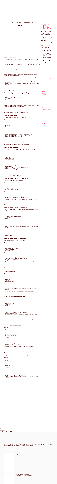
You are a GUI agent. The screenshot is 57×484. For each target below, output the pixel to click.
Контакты (7, 448)
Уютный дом (44, 62)
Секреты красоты (45, 60)
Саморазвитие (49, 57)
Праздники (49, 51)
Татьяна (43, 153)
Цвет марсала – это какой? (46, 27)
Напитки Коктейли (44, 45)
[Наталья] (47, 116)
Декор (46, 33)
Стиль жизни (51, 60)
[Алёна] (47, 131)
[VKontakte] (50, 16)
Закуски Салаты (48, 38)
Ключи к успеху (44, 42)
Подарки (43, 50)
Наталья (43, 123)
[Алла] (47, 100)
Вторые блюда (28, 20)
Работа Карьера (45, 55)
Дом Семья (19, 20)
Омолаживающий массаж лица (46, 125)
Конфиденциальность (9, 450)
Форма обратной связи (9, 449)
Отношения (48, 48)
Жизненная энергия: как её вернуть (47, 28)
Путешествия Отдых (45, 53)
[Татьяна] (47, 146)
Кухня (23, 20)
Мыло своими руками (48, 43)
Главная (14, 20)
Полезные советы (48, 50)
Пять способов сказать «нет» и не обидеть (22, 474)
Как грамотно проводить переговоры (22, 463)
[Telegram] (49, 16)
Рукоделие (44, 57)
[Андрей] (47, 84)
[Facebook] (48, 16)
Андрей (5, 421)
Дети (46, 36)
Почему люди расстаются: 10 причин (47, 26)
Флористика (45, 63)
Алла (43, 107)
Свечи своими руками (48, 58)
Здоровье (43, 40)
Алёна (43, 138)
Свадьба (42, 58)
